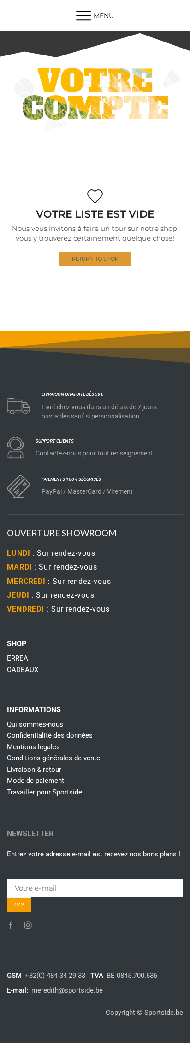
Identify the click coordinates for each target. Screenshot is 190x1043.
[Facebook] (10, 925)
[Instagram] (28, 925)
